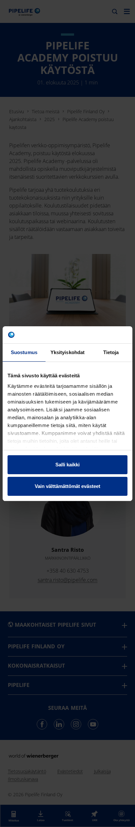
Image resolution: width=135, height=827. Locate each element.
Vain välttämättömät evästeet (67, 486)
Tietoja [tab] (111, 352)
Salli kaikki (67, 464)
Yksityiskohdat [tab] (67, 352)
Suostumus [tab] (24, 352)
